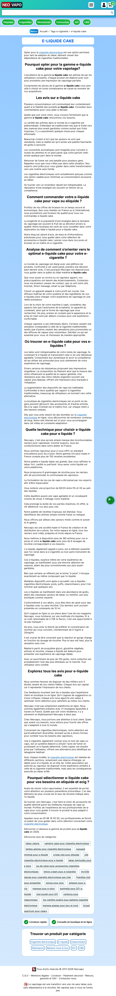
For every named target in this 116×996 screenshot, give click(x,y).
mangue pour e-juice (44, 888)
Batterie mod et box (57, 948)
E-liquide (63, 941)
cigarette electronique (51, 52)
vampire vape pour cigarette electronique (66, 843)
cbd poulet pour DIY (47, 894)
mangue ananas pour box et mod (60, 905)
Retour (34, 31)
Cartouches (62, 22)
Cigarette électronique (43, 941)
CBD (86, 22)
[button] (110, 500)
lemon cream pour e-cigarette (60, 871)
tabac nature (33, 843)
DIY (77, 22)
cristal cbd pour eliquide (66, 854)
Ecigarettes (25, 22)
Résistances (44, 22)
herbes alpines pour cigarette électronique (48, 849)
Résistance (38, 948)
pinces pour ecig (55, 882)
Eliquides (8, 22)
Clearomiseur (78, 941)
